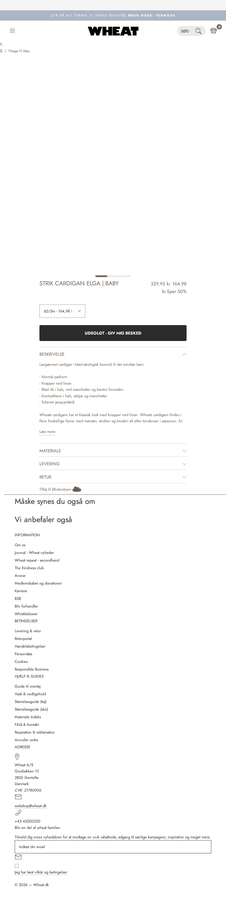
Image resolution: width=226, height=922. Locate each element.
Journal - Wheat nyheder (34, 552)
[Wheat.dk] (113, 31)
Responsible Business (32, 669)
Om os (20, 545)
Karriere (21, 591)
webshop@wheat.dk (30, 806)
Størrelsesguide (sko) (31, 709)
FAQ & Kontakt (27, 724)
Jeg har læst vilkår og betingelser (41, 872)
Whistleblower (26, 614)
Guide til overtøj (28, 686)
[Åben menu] (12, 31)
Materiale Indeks (28, 717)
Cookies (21, 661)
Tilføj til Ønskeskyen (55, 489)
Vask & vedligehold (30, 694)
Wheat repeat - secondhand (37, 560)
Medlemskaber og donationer (38, 583)
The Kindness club (29, 568)
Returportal (23, 638)
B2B (18, 598)
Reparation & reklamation (35, 732)
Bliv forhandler (26, 606)
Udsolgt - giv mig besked (113, 333)
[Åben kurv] (213, 31)
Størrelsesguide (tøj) (30, 701)
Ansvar (20, 575)
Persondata (23, 654)
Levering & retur (28, 631)
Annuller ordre (26, 740)
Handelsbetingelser (30, 646)
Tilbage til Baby (19, 51)
